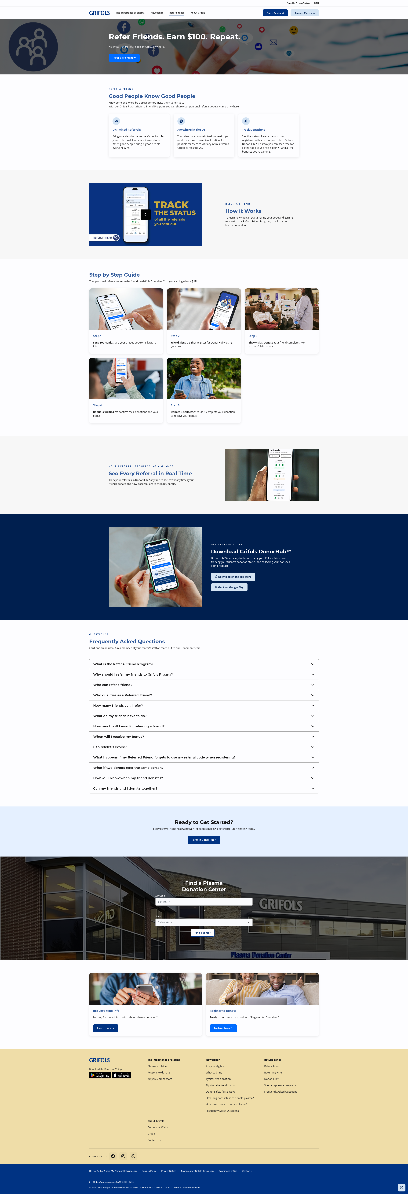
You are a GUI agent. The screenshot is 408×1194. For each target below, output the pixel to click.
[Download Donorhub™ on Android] (100, 1075)
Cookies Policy (149, 1170)
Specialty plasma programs (280, 1085)
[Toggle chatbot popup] (401, 1187)
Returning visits (273, 1072)
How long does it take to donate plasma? (230, 1098)
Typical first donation (218, 1079)
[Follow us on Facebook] (113, 1156)
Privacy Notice (168, 1170)
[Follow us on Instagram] (123, 1156)
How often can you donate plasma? (226, 1104)
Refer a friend (272, 1066)
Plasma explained (158, 1066)
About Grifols (156, 1121)
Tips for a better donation (221, 1085)
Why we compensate (160, 1079)
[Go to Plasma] (99, 13)
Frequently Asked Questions (222, 1111)
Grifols (151, 1133)
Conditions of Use (228, 1170)
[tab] (204, 664)
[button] (204, 664)
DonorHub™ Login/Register (298, 3)
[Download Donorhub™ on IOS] (121, 1075)
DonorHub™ (271, 1079)
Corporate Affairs (158, 1127)
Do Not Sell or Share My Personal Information (113, 1170)
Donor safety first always (220, 1091)
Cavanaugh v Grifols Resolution (197, 1170)
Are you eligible (215, 1066)
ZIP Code (160, 895)
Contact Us (154, 1140)
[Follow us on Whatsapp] (133, 1156)
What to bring (214, 1072)
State (158, 916)
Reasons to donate (159, 1072)
